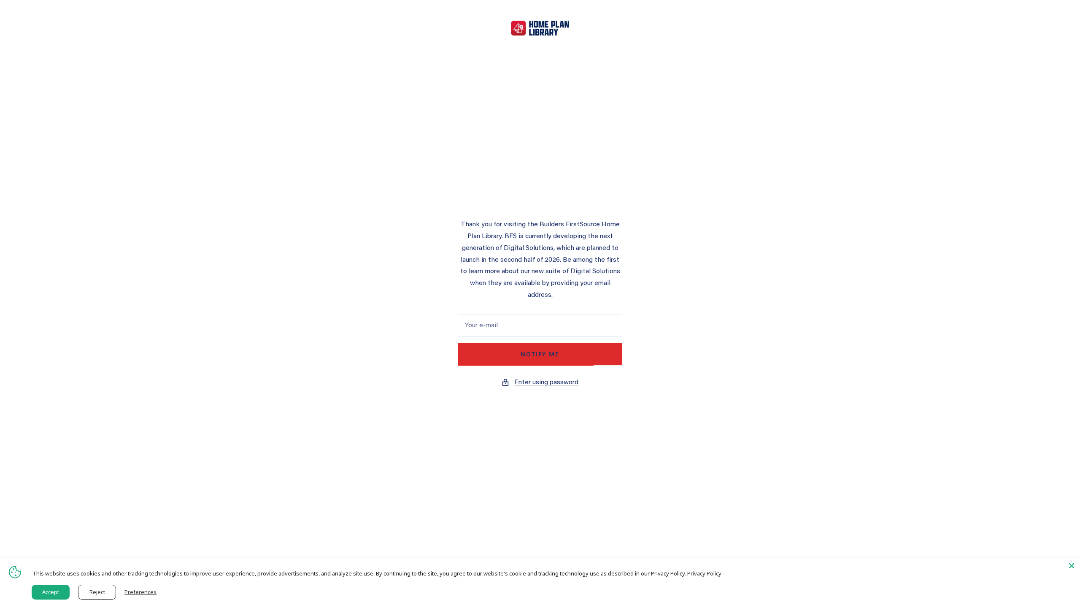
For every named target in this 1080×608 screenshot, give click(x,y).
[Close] (1071, 566)
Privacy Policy (704, 573)
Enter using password (546, 382)
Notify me (540, 354)
